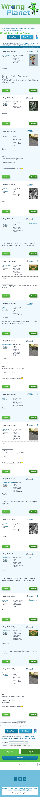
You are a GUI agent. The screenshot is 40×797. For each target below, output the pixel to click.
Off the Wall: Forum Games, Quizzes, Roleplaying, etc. (18, 29)
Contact (4, 788)
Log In (30, 751)
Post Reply (13, 37)
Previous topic (27, 47)
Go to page (26, 43)
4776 (17, 45)
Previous (32, 43)
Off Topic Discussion (16, 28)
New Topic (27, 37)
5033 (29, 45)
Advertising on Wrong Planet (23, 790)
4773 (6, 45)
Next (33, 45)
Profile (6, 90)
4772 (3, 45)
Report (33, 90)
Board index (5, 28)
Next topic (35, 47)
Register (9, 751)
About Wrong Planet (26, 788)
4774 (10, 45)
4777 (21, 45)
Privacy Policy (13, 788)
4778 (25, 45)
